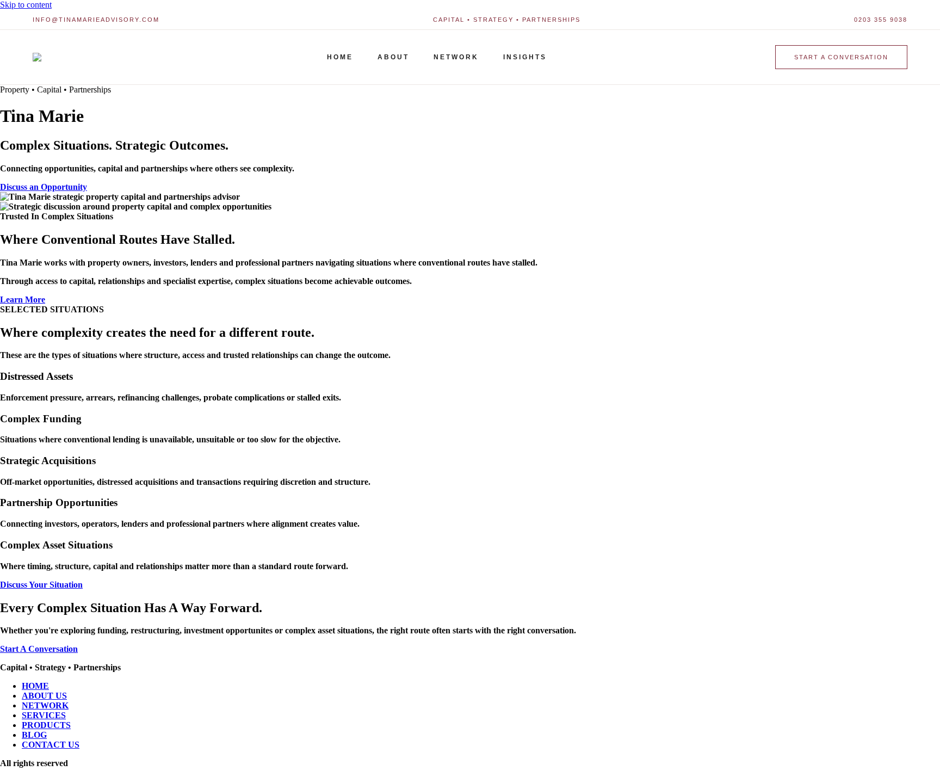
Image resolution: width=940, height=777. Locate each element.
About (393, 57)
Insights (525, 57)
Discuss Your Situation (41, 584)
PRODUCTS (46, 725)
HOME (35, 685)
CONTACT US (50, 744)
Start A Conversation (39, 648)
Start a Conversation (841, 57)
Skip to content (26, 4)
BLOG (34, 734)
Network (456, 57)
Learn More (22, 299)
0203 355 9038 (880, 19)
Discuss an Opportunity (43, 187)
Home (340, 57)
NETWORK (45, 705)
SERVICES (44, 715)
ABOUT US (44, 695)
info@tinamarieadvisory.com (96, 19)
